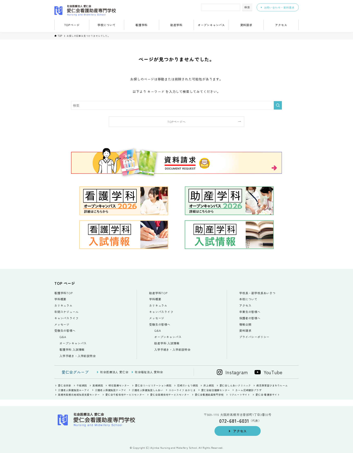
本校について (248, 299)
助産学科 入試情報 (166, 343)
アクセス (245, 305)
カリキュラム (63, 305)
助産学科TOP (158, 293)
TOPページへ (176, 121)
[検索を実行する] (278, 105)
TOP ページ (64, 283)
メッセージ (61, 324)
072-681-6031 (234, 420)
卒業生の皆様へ (249, 312)
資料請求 (245, 330)
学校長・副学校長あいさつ (257, 293)
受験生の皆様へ (65, 330)
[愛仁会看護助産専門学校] (103, 10)
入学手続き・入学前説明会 (77, 356)
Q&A (62, 337)
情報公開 (245, 324)
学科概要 (60, 299)
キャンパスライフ (66, 318)
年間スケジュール (66, 312)
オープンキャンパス (73, 343)
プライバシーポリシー (254, 337)
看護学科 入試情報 (72, 349)
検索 (247, 7)
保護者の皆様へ (249, 318)
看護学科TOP (63, 293)
